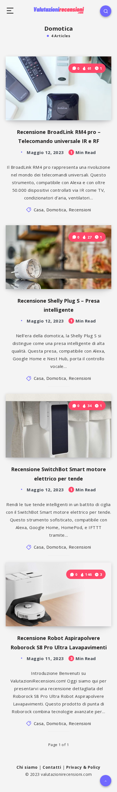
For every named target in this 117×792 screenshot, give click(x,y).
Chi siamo (27, 767)
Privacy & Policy (83, 767)
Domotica (56, 209)
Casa (39, 209)
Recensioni (80, 209)
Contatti (52, 767)
